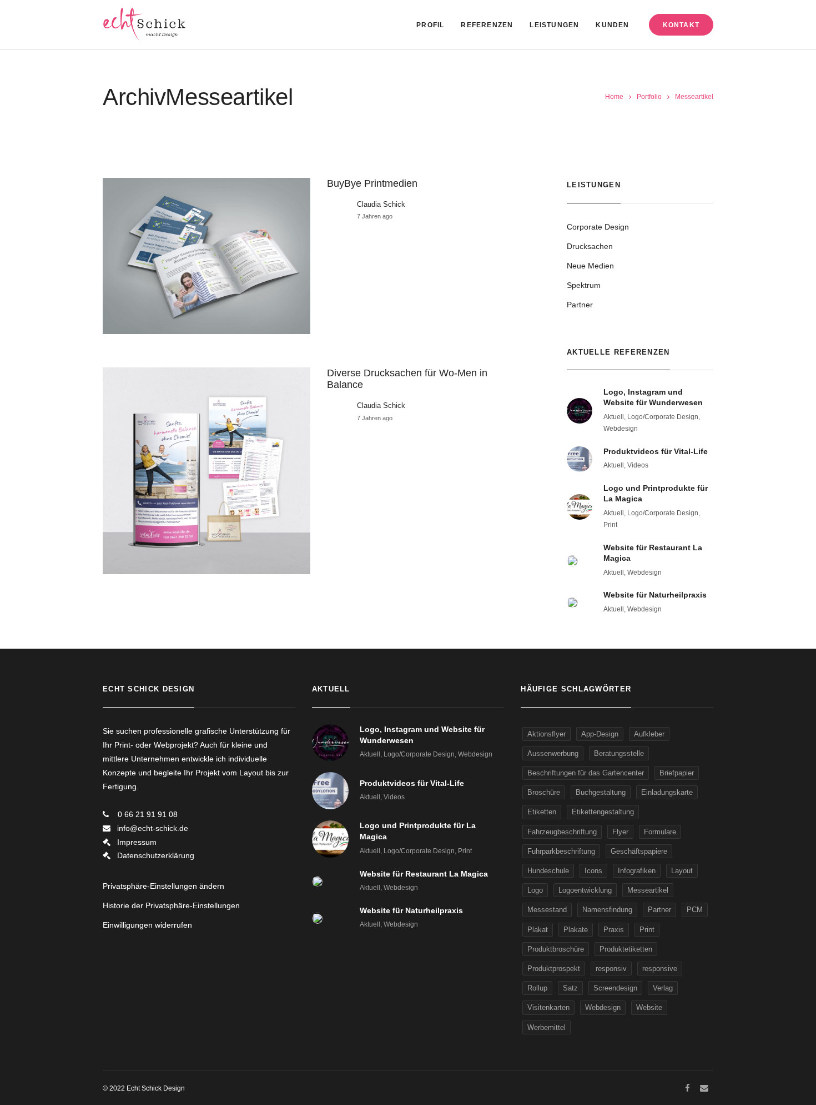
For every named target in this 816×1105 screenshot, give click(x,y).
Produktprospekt (553, 968)
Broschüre (543, 792)
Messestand (547, 909)
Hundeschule (548, 871)
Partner (580, 304)
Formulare (660, 832)
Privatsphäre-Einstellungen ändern (163, 886)
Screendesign (615, 988)
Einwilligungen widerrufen (147, 924)
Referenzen (487, 25)
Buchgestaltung (601, 792)
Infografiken (637, 871)
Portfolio (649, 97)
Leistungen (554, 25)
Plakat (537, 929)
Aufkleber (649, 734)
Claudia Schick (381, 204)
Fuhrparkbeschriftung (561, 851)
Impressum (137, 842)
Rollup (537, 988)
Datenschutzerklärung (155, 855)
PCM (695, 909)
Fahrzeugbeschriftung (562, 832)
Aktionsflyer (546, 734)
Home (614, 97)
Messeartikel (647, 890)
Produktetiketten (626, 949)
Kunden (612, 25)
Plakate (575, 929)
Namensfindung (607, 909)
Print (646, 929)
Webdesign (603, 1007)
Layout (682, 871)
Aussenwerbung (552, 753)
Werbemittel (546, 1027)
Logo (535, 890)
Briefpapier (676, 773)
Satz (570, 988)
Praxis (613, 929)
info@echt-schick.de (152, 828)
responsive (659, 968)
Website (649, 1007)
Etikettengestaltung (603, 812)
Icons (593, 871)
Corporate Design (598, 226)
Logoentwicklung (585, 890)
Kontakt (681, 25)
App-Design (599, 734)
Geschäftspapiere (639, 851)
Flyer (620, 832)
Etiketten (541, 812)
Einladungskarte (667, 792)
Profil (430, 25)
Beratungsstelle (619, 753)
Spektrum (584, 285)
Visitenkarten (548, 1007)
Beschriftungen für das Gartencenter (585, 773)
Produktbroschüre (555, 949)
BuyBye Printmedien (372, 183)
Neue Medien (590, 265)
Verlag (663, 988)
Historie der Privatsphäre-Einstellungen (171, 905)
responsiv (611, 968)
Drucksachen (590, 246)
